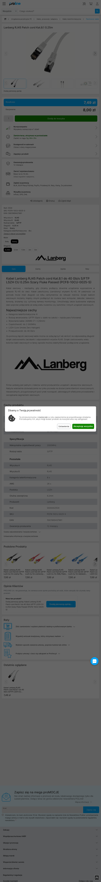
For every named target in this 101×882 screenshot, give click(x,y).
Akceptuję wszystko (83, 426)
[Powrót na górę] (97, 877)
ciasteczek (43, 417)
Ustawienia (64, 426)
